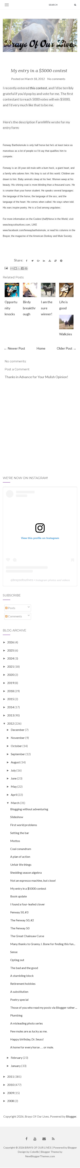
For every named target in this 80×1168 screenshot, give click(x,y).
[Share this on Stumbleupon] (49, 261)
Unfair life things (20, 864)
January (16, 1065)
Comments (14, 616)
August (15, 762)
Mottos (15, 841)
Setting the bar (19, 833)
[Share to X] (19, 268)
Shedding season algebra (26, 872)
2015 (11, 699)
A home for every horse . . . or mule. (32, 1047)
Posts (11, 608)
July (13, 770)
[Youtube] (34, 1139)
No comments (56, 78)
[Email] (44, 1139)
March (15, 803)
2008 (11, 1101)
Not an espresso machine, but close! (33, 880)
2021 (11, 666)
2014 (11, 707)
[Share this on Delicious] (55, 261)
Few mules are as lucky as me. (28, 1031)
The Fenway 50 (19, 928)
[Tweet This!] (32, 261)
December (18, 729)
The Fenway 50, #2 (22, 920)
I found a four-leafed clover (27, 904)
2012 (11, 723)
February (17, 1057)
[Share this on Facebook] (26, 261)
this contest (38, 88)
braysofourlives (23, 580)
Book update (18, 896)
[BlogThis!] (15, 268)
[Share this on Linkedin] (44, 261)
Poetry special (19, 999)
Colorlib (34, 1151)
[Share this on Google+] (38, 261)
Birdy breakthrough (29, 308)
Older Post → (66, 348)
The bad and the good (24, 968)
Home (40, 348)
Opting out (17, 960)
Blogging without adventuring (29, 809)
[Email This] (12, 268)
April (14, 794)
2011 (11, 1076)
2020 (11, 674)
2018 (11, 691)
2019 (11, 683)
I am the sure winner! (46, 308)
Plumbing (16, 1015)
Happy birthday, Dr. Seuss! (27, 1039)
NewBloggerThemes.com (40, 1156)
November (18, 737)
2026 (11, 642)
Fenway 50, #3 (19, 912)
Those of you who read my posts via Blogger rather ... (43, 1007)
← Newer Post (14, 348)
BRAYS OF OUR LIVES (38, 1147)
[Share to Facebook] (22, 268)
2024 (11, 658)
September (18, 754)
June (14, 778)
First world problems (23, 825)
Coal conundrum (20, 848)
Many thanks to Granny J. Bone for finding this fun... (42, 944)
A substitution (19, 991)
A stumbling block (22, 975)
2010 (11, 1084)
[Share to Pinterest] (26, 268)
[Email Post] (5, 268)
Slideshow (16, 817)
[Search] (75, 4)
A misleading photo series (26, 1023)
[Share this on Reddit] (61, 261)
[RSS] (53, 1139)
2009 (11, 1093)
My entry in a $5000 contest (39, 70)
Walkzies (65, 334)
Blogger (71, 1116)
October (17, 746)
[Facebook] (26, 1139)
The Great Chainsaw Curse (27, 936)
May (14, 786)
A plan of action (20, 856)
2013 (11, 715)
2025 (11, 650)
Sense (13, 952)
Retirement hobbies (23, 983)
